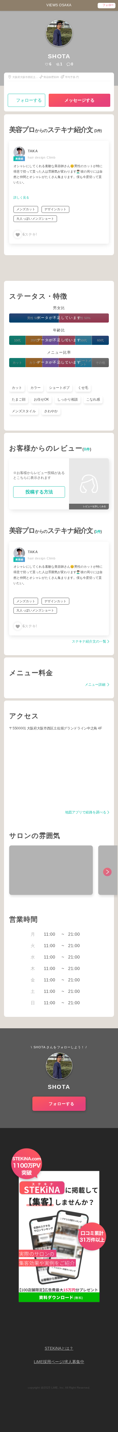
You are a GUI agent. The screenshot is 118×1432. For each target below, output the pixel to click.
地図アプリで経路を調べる (85, 812)
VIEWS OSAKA (59, 5)
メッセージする (79, 100)
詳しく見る (21, 197)
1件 (98, 532)
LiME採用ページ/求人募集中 (59, 1362)
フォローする (29, 100)
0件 (87, 449)
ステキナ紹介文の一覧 (89, 641)
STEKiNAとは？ (59, 1348)
